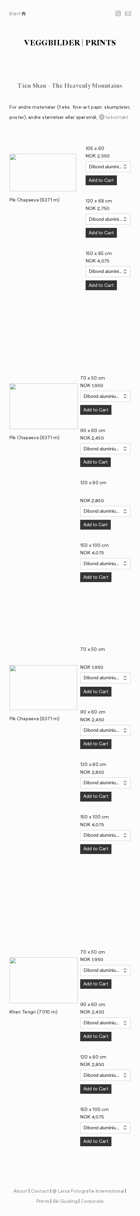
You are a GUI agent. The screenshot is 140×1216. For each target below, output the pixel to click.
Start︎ (18, 14)
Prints (43, 1201)
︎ (128, 14)
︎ (118, 14)
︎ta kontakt (113, 117)
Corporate (92, 1201)
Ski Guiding (65, 1201)
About (20, 1191)
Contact (40, 1191)
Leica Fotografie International (91, 1191)
